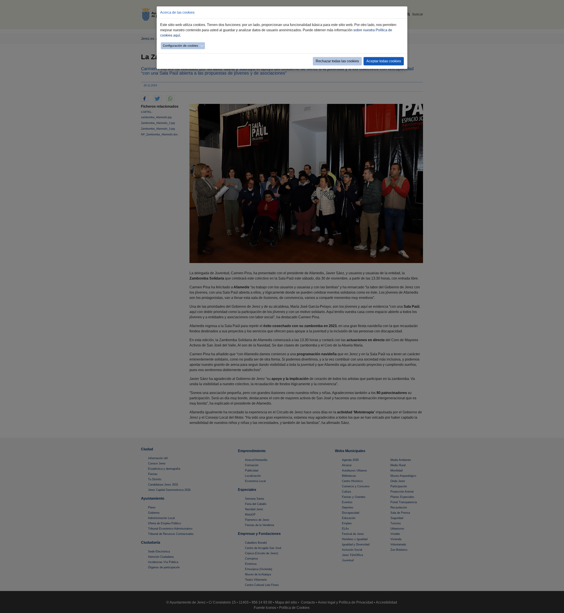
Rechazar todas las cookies (337, 61)
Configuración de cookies (180, 45)
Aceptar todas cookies (383, 61)
